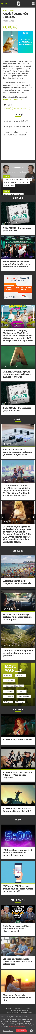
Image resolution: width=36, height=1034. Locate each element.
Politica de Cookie (12, 1012)
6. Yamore (21, 691)
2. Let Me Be (20, 675)
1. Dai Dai (7, 675)
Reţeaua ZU (18, 1008)
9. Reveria (8, 702)
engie (8, 108)
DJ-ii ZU (8, 1008)
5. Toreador (8, 691)
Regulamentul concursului (13, 99)
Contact (28, 1008)
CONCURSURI (8, 11)
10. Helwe (20, 702)
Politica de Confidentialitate (19, 1010)
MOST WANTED (13, 668)
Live (5, 4)
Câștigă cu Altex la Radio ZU (16, 121)
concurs (16, 108)
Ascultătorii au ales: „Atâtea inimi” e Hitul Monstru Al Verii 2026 (17, 182)
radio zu (25, 108)
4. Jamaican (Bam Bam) (13, 686)
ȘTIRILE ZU (18, 551)
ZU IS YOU (18, 198)
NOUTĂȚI (18, 419)
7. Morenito (8, 697)
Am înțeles (22, 1031)
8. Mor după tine (23, 697)
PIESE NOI (18, 709)
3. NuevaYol (9, 680)
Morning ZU (18, 167)
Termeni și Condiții (26, 1012)
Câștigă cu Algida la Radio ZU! (17, 126)
